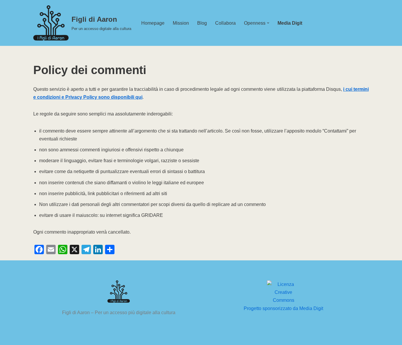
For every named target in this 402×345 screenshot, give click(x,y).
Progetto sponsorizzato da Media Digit (283, 308)
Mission (181, 23)
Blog (202, 23)
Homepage (153, 23)
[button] (268, 23)
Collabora (225, 23)
